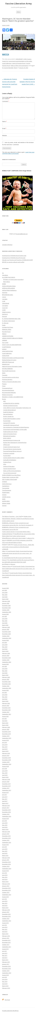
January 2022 (5, 705)
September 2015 (6, 842)
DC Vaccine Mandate (7, 68)
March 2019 (5, 751)
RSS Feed (7, 1000)
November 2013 (6, 890)
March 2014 (5, 881)
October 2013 (5, 892)
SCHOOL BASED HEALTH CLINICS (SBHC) (13, 458)
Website (4, 135)
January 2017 (5, 808)
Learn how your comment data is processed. (18, 152)
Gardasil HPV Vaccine (9, 423)
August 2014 (5, 871)
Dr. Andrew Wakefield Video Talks (11, 318)
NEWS (3, 373)
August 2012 (5, 923)
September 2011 (6, 947)
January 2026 (5, 603)
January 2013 (5, 912)
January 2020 (5, 729)
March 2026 (5, 599)
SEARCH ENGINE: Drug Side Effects (11, 475)
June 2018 (4, 771)
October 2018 (5, 762)
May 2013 (4, 903)
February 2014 (6, 884)
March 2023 (5, 675)
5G (3, 273)
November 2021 (6, 710)
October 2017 (5, 788)
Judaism (4, 349)
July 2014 (4, 873)
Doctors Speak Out (8, 416)
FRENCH (4, 334)
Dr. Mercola (5, 323)
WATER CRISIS (6, 501)
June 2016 (4, 823)
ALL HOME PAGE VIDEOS (8, 277)
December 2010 (6, 966)
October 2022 (5, 686)
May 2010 (4, 981)
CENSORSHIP (19, 59)
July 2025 (4, 616)
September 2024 (6, 638)
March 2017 (5, 803)
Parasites (4, 375)
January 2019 (5, 755)
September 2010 (6, 973)
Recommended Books (8, 390)
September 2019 (6, 738)
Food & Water (7, 421)
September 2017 (6, 790)
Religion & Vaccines (7, 395)
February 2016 (6, 831)
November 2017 (6, 786)
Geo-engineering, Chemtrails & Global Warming (16, 427)
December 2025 (6, 605)
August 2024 (5, 640)
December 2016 (6, 810)
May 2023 (4, 671)
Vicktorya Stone (6, 566)
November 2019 (6, 734)
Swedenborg (5, 486)
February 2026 (6, 601)
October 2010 (5, 971)
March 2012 (5, 934)
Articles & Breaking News (9, 286)
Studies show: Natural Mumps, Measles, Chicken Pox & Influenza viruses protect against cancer (18, 519)
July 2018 (4, 768)
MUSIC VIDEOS (7, 438)
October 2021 (5, 712)
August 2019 (5, 740)
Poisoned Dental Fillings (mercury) (12, 451)
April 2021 (4, 721)
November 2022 (6, 684)
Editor (3, 551)
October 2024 (5, 636)
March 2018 (5, 777)
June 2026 (4, 592)
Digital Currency (6, 312)
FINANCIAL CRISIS (6, 329)
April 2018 (4, 775)
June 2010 (4, 979)
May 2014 (4, 877)
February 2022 (6, 703)
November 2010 (6, 968)
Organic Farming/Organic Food (11, 447)
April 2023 (4, 673)
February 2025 (6, 627)
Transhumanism (6, 490)
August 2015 (5, 844)
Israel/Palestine (6, 347)
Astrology (4, 292)
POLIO (3, 386)
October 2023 (5, 660)
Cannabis (4, 299)
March (15, 68)
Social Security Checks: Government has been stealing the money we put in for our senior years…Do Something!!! (17, 553)
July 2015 (4, 847)
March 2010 (5, 986)
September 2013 (6, 894)
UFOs (4, 464)
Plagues (4, 384)
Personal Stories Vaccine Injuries (12, 449)
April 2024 (4, 649)
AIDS (4, 401)
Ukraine (4, 494)
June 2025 (4, 618)
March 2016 (5, 829)
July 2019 (4, 742)
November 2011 (6, 942)
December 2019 (6, 731)
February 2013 (6, 910)
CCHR (3, 301)
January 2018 (5, 781)
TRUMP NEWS (6, 492)
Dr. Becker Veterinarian (8, 321)
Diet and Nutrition (8, 414)
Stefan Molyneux (6, 484)
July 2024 (4, 642)
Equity (3, 325)
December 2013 (6, 888)
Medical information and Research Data (13, 358)
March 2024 (5, 651)
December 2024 (6, 631)
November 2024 (6, 634)
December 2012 (6, 914)
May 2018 (4, 773)
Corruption (5, 305)
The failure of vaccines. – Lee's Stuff (12, 516)
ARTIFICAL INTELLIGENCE (8, 288)
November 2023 (6, 658)
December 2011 (6, 940)
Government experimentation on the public (20, 61)
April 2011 (4, 957)
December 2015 (6, 836)
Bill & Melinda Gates (7, 295)
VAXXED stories (6, 497)
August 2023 (5, 664)
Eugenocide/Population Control (11, 418)
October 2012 (5, 918)
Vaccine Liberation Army (18, 3)
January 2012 (5, 938)
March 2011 (5, 960)
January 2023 (5, 679)
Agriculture (5, 275)
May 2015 (4, 851)
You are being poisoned (9, 473)
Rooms (4, 399)
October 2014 (5, 866)
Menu (18, 12)
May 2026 (4, 594)
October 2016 (5, 814)
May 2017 (4, 799)
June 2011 (4, 953)
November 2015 (6, 838)
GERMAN (4, 340)
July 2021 (4, 718)
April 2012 (4, 931)
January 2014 (5, 886)
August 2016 (5, 818)
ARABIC (4, 284)
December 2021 (6, 708)
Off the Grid (6, 445)
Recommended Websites (9, 392)
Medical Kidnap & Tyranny (9, 360)
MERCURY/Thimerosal (8, 362)
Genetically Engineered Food (11, 425)
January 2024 (5, 655)
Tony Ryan (5, 573)
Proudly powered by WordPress (10, 1010)
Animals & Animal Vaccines (10, 405)
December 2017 (6, 784)
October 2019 (5, 736)
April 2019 (4, 749)
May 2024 (4, 647)
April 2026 (4, 597)
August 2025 (5, 614)
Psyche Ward (6, 455)
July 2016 (4, 821)
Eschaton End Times (7, 327)
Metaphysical (5, 364)
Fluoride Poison (6, 331)
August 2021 (5, 716)
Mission (13, 564)
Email (4, 128)
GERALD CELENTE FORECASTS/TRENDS (12, 338)
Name (4, 121)
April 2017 (4, 801)
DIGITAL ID (5, 314)
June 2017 (4, 797)
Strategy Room (7, 462)
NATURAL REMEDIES (7, 368)
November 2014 (6, 864)
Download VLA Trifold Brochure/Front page (13, 258)
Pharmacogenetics (7, 379)
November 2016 (6, 812)
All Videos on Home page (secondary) (13, 279)
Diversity (4, 316)
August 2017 (5, 792)
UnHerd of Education (9, 466)
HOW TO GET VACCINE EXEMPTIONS (11, 345)
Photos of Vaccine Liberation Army (11, 381)
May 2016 (4, 825)
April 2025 (4, 623)
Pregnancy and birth (8, 453)
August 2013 (5, 897)
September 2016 (6, 816)
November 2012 (6, 916)
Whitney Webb (6, 503)
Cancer (4, 297)
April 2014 (4, 879)
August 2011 (5, 949)
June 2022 (4, 694)
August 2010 (5, 975)
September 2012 (6, 921)
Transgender (5, 488)
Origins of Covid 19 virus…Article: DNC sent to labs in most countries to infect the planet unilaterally (18, 547)
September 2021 (6, 714)
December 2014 (6, 862)
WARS (3, 499)
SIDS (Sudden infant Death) (9, 479)
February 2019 (6, 753)
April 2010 (4, 984)
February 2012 (6, 936)
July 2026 (4, 590)
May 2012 (4, 929)
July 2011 (4, 951)
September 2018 (6, 764)
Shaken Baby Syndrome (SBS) (10, 477)
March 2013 (5, 907)
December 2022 (6, 681)
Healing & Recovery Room (10, 431)
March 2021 (5, 723)
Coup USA (5, 308)
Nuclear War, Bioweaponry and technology (14, 442)
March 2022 (5, 701)
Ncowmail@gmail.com (22, 234)
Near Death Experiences (8, 371)
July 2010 (4, 977)
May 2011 (4, 955)
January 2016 (5, 834)
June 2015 (4, 849)
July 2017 (4, 794)
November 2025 (6, 608)
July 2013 (4, 899)
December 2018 (6, 758)
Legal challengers (7, 63)
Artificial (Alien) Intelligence (9, 290)
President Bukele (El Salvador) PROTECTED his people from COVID (27, 81)
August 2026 (5, 588)
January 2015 (5, 860)
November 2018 (6, 760)
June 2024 (4, 644)
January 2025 (5, 629)
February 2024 (6, 653)
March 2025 (5, 625)
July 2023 (4, 666)
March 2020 (5, 725)
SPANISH (4, 481)
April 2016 (4, 827)
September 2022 (6, 688)
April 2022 (4, 699)
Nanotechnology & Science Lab (11, 440)
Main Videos (6, 281)
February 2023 (6, 677)
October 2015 (5, 840)
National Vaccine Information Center (12, 366)
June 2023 (4, 668)
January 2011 (5, 964)
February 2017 (6, 805)
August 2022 (5, 690)
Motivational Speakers (9, 436)
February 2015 (6, 857)
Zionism (4, 505)
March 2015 (5, 855)
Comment (5, 101)
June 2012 (4, 927)
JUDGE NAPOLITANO (7, 351)
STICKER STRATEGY (7, 245)
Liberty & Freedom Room (19, 63)
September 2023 (6, 662)
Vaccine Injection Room (9, 468)
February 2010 (6, 988)
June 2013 (4, 901)
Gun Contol (5, 342)
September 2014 (6, 868)
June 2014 (4, 875)
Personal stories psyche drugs (10, 377)
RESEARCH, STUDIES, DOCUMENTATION (12, 397)
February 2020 (6, 727)
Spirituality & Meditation (9, 460)
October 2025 (5, 610)
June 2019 (4, 744)
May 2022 (4, 697)
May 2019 (4, 747)
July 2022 (4, 692)
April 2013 (4, 905)
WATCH (5, 54)
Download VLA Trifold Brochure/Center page (14, 255)
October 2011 (5, 944)
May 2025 (4, 621)
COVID (25, 59)
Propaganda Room (7, 388)
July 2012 (4, 925)
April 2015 (4, 853)
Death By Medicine (8, 412)
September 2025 (6, 612)
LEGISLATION (5, 355)
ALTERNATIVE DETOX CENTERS (11, 403)
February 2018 (6, 779)
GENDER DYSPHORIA (7, 336)
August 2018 (5, 766)
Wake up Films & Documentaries (19, 65)
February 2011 (6, 962)
